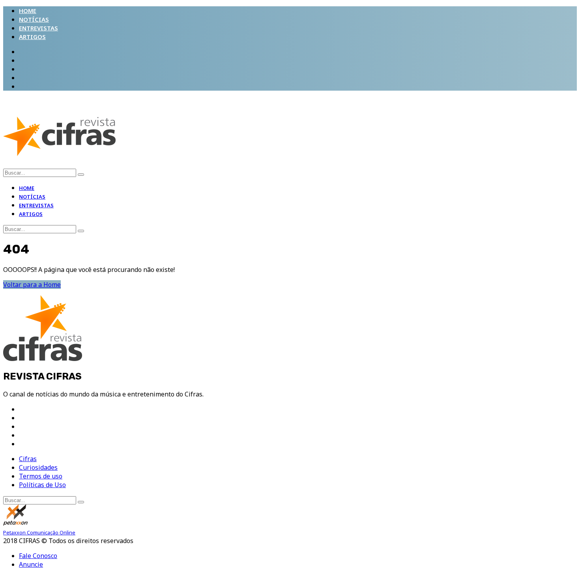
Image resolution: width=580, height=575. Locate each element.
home (27, 11)
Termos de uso (40, 476)
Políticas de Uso (42, 484)
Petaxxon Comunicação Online (39, 532)
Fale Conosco (38, 555)
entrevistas (38, 28)
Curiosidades (38, 467)
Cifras (28, 458)
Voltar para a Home (32, 284)
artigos (32, 37)
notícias (34, 19)
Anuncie (31, 564)
